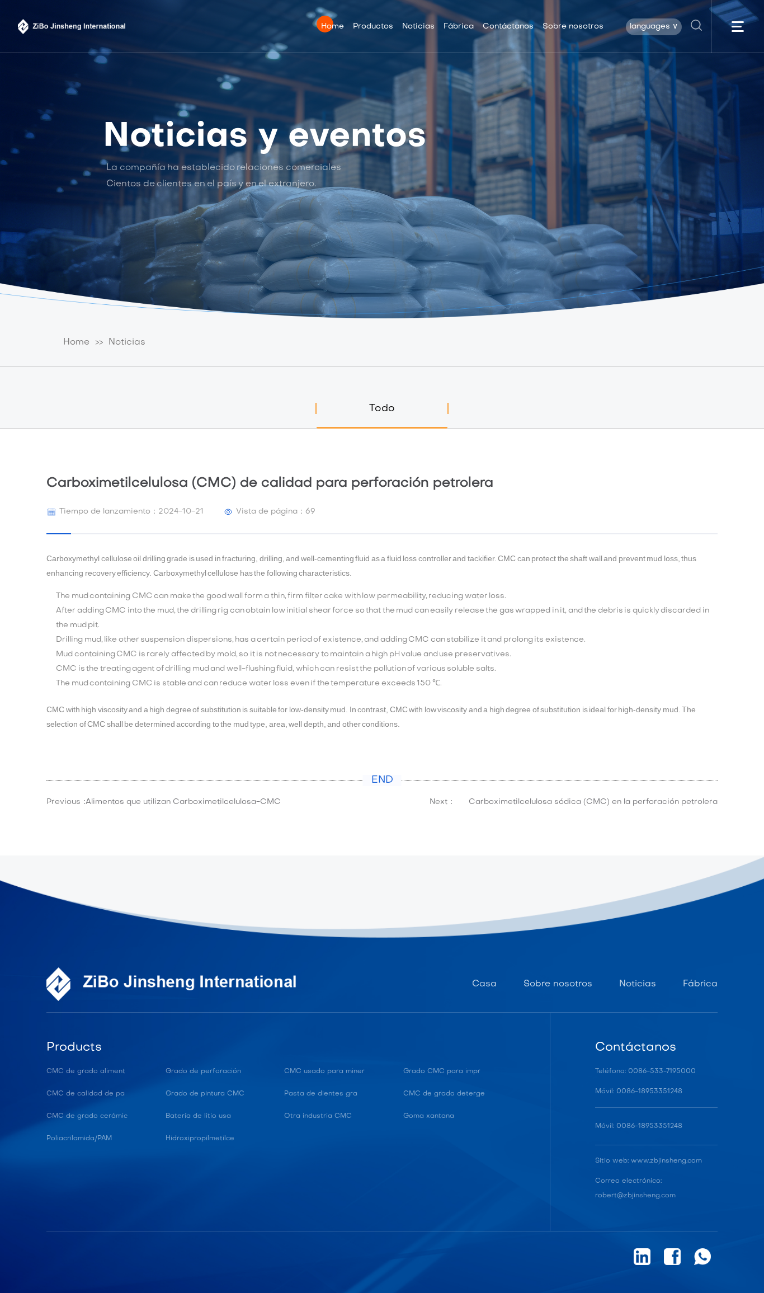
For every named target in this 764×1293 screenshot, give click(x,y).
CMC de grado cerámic (87, 1116)
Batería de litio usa (198, 1116)
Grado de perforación (203, 1071)
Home (76, 342)
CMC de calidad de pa (85, 1093)
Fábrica (700, 984)
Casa (484, 984)
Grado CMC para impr (441, 1071)
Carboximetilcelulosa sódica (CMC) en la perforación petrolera (593, 802)
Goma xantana (428, 1116)
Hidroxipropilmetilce (200, 1138)
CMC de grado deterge (444, 1093)
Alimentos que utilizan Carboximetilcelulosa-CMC (183, 802)
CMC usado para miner (324, 1071)
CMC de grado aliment (85, 1071)
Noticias (127, 342)
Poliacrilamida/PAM (79, 1138)
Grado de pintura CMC (205, 1093)
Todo (382, 408)
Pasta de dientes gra (320, 1093)
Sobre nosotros (558, 984)
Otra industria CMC (318, 1116)
